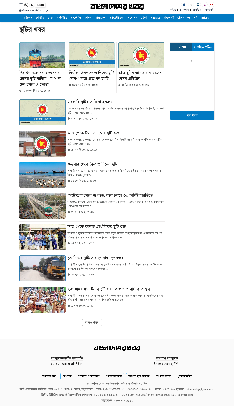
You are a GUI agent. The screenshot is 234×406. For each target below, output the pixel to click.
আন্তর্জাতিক (116, 18)
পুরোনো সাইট (184, 376)
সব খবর (192, 115)
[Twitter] (191, 4)
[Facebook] (184, 4)
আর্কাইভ (197, 10)
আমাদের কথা (49, 376)
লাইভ (173, 10)
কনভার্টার (210, 10)
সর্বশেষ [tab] (181, 47)
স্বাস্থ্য (50, 18)
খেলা (144, 18)
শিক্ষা (88, 18)
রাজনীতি (76, 18)
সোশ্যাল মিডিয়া (163, 376)
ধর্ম (196, 18)
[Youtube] (211, 4)
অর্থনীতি (62, 18)
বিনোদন (132, 18)
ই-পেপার (184, 10)
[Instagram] (205, 4)
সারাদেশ (100, 18)
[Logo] (117, 6)
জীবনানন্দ (183, 18)
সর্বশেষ (27, 18)
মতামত (155, 18)
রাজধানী (168, 18)
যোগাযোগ (67, 376)
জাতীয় (40, 18)
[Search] (26, 5)
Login (40, 5)
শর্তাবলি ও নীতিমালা (88, 376)
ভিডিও (205, 18)
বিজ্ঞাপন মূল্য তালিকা (138, 376)
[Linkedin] (198, 4)
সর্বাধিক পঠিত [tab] (203, 47)
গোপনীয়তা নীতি (114, 376)
